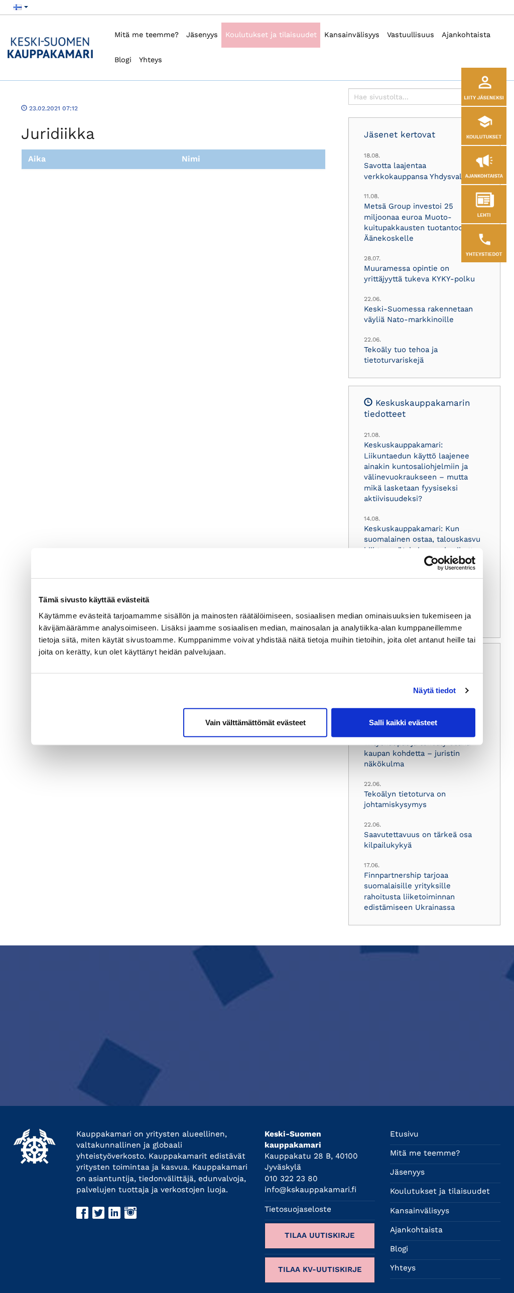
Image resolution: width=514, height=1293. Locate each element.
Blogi (123, 60)
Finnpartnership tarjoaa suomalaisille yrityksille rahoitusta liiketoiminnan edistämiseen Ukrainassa (409, 891)
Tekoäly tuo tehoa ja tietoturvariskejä (401, 355)
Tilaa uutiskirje (320, 1235)
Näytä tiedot (434, 690)
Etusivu (404, 1134)
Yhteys (150, 60)
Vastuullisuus (410, 35)
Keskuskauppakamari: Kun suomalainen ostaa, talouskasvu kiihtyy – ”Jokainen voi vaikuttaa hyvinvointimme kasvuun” (422, 544)
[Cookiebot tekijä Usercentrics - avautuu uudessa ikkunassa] (431, 563)
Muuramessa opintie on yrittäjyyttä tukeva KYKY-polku (419, 273)
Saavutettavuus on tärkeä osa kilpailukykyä (418, 840)
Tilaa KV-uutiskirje (320, 1269)
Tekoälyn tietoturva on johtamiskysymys (405, 799)
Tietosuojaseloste (298, 1209)
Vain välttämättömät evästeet (255, 722)
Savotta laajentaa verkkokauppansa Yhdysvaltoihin (423, 171)
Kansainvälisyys (351, 35)
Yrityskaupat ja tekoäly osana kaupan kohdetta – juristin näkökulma (417, 753)
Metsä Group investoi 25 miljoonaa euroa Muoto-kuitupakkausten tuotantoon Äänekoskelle (415, 222)
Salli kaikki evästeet (403, 722)
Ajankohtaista (466, 35)
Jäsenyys (202, 35)
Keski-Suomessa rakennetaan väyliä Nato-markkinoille (418, 314)
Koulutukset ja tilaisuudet (271, 35)
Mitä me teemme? (146, 35)
